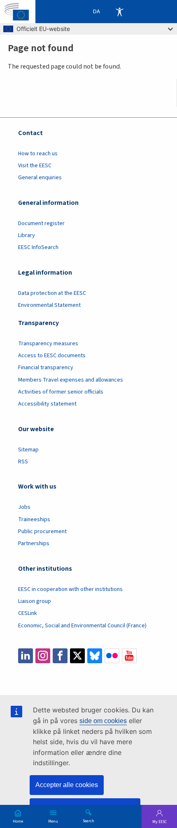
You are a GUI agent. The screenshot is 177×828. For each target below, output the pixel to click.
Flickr (112, 655)
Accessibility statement (47, 404)
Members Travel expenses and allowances (70, 380)
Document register (41, 223)
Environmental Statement (49, 305)
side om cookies (103, 720)
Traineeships (34, 519)
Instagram (42, 655)
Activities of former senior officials (60, 392)
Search (88, 820)
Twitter (77, 655)
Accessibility (119, 11)
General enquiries (40, 177)
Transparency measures (48, 343)
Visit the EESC (34, 165)
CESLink (27, 613)
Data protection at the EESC (52, 293)
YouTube (129, 655)
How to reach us (38, 153)
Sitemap (28, 450)
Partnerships (33, 543)
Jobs (24, 507)
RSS (23, 462)
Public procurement (42, 531)
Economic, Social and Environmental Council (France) (83, 626)
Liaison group (34, 601)
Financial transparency (45, 367)
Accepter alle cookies (66, 784)
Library (26, 235)
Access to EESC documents (52, 355)
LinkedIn (25, 655)
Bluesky (94, 655)
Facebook (60, 655)
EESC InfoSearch (38, 247)
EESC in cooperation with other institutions (70, 589)
